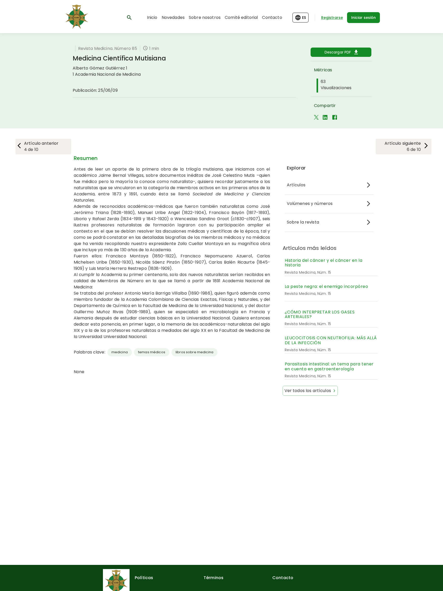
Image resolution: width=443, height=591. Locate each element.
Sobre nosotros (205, 17)
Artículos (296, 185)
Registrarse (332, 17)
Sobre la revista (303, 222)
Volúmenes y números (310, 203)
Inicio (152, 17)
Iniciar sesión (363, 17)
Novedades (173, 17)
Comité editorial (241, 17)
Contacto (272, 17)
